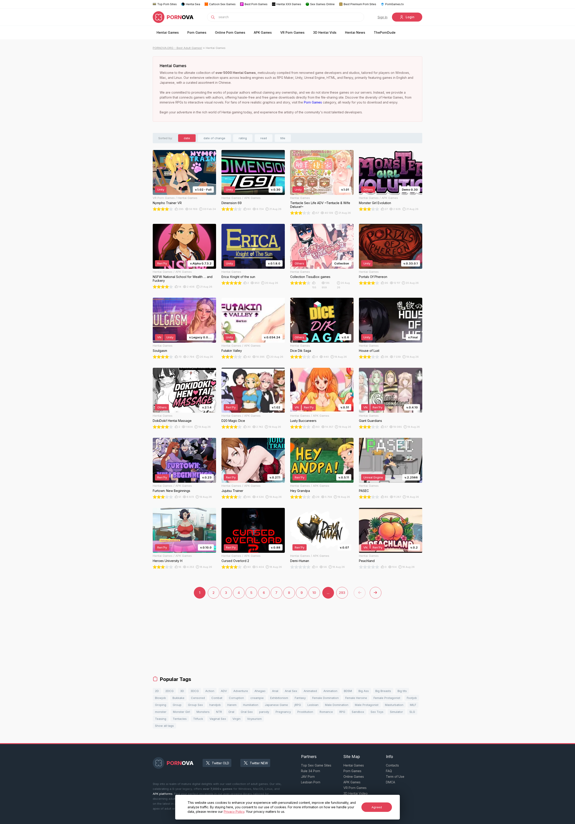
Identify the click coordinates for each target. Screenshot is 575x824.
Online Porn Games (230, 32)
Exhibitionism (279, 698)
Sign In (382, 17)
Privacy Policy (234, 811)
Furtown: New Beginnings (171, 491)
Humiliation (250, 705)
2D (157, 691)
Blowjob (160, 698)
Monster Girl (181, 712)
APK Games (263, 32)
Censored (198, 698)
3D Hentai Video (355, 793)
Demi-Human (299, 561)
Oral (231, 712)
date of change (214, 138)
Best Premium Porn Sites (360, 4)
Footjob (412, 698)
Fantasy (300, 698)
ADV (224, 691)
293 (342, 592)
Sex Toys (377, 712)
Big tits (402, 691)
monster (160, 712)
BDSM (348, 691)
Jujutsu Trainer (232, 491)
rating (243, 138)
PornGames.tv (394, 4)
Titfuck (198, 718)
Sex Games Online (322, 4)
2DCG (169, 691)
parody (264, 712)
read (263, 138)
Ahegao (259, 691)
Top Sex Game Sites (316, 765)
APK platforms (162, 793)
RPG (342, 712)
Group (177, 705)
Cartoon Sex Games (222, 4)
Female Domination (325, 698)
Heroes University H (167, 561)
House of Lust (369, 351)
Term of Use (395, 776)
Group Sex (195, 705)
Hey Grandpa (300, 491)
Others (368, 189)
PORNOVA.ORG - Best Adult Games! (177, 48)
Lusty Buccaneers (303, 421)
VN (159, 337)
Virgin (236, 718)
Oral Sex (247, 712)
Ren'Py (162, 263)
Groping (160, 705)
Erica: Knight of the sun (238, 277)
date (187, 138)
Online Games (353, 776)
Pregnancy (283, 712)
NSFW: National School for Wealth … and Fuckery (182, 278)
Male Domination (336, 705)
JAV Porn (308, 776)
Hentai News (355, 32)
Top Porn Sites (167, 4)
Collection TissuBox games (310, 277)
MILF (413, 705)
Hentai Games (168, 32)
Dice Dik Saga (300, 351)
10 (314, 592)
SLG (412, 712)
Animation (330, 691)
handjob (215, 705)
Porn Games (196, 32)
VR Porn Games (292, 32)
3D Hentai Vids (324, 32)
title (282, 138)
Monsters (203, 712)
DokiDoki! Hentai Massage (172, 421)
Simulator (396, 712)
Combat (216, 698)
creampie (257, 698)
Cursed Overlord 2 (235, 561)
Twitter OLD (220, 763)
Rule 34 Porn (310, 771)
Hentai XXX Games (288, 4)
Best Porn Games (256, 4)
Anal (275, 691)
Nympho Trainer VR (167, 203)
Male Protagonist (366, 705)
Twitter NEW (259, 763)
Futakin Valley (231, 351)
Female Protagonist (387, 698)
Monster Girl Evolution (375, 203)
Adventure (240, 691)
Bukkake (178, 698)
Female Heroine (356, 698)
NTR (219, 712)
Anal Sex (291, 691)
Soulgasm (160, 351)
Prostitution (305, 712)
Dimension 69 (231, 203)
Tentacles (180, 718)
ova (180, 17)
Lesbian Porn (310, 782)
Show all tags (164, 725)
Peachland (367, 561)
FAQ (389, 771)
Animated (310, 691)
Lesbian (312, 705)
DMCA (390, 782)
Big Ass (363, 691)
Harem (232, 705)
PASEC (364, 491)
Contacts (392, 765)
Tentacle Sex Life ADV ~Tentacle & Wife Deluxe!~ (320, 205)
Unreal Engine (373, 477)
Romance (326, 712)
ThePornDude (385, 32)
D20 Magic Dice (233, 421)
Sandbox (358, 712)
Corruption (236, 698)
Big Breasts (383, 691)
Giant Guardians (370, 421)
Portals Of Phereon (373, 277)
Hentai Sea (193, 4)
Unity (160, 189)
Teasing (160, 718)
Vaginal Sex (218, 718)
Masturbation (394, 705)
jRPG (297, 705)
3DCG (194, 691)
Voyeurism (254, 718)
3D (182, 691)
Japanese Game (276, 705)
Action (209, 691)
